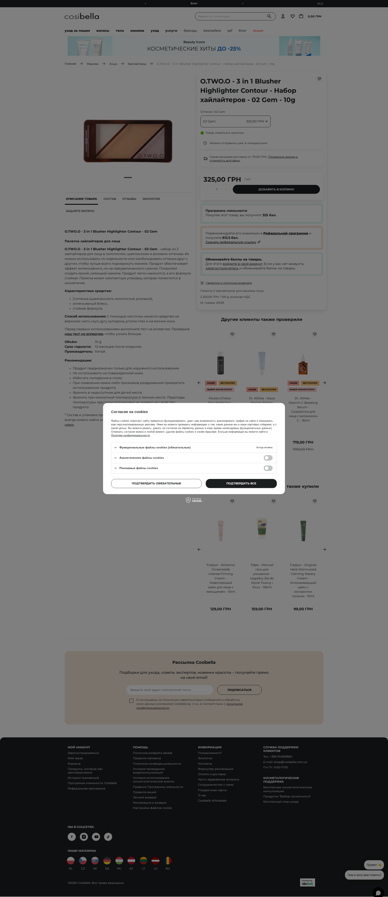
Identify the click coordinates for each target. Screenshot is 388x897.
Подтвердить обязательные (156, 483)
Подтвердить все (241, 483)
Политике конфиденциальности (130, 435)
